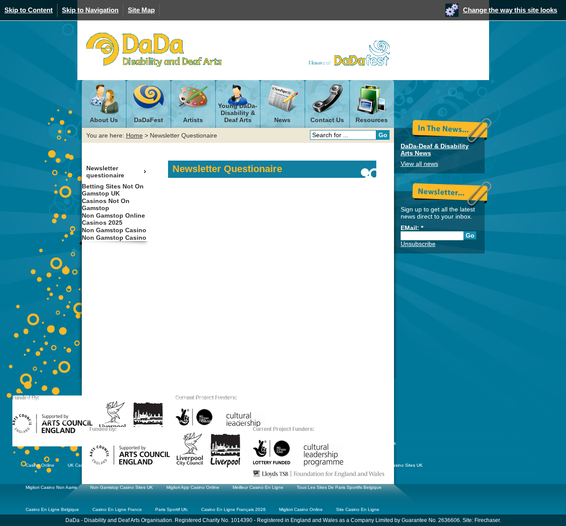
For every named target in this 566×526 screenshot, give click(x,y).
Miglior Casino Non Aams (224, 398)
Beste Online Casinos (48, 398)
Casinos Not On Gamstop (106, 204)
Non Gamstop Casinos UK (110, 398)
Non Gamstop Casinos (286, 398)
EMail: (412, 227)
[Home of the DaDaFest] (345, 53)
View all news (419, 163)
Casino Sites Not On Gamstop (56, 443)
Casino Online (40, 465)
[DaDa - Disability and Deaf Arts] (154, 50)
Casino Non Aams (168, 398)
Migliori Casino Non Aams (51, 487)
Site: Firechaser (481, 520)
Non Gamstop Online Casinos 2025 (113, 219)
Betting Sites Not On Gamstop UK (113, 190)
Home (134, 135)
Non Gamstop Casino (114, 230)
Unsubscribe (418, 243)
